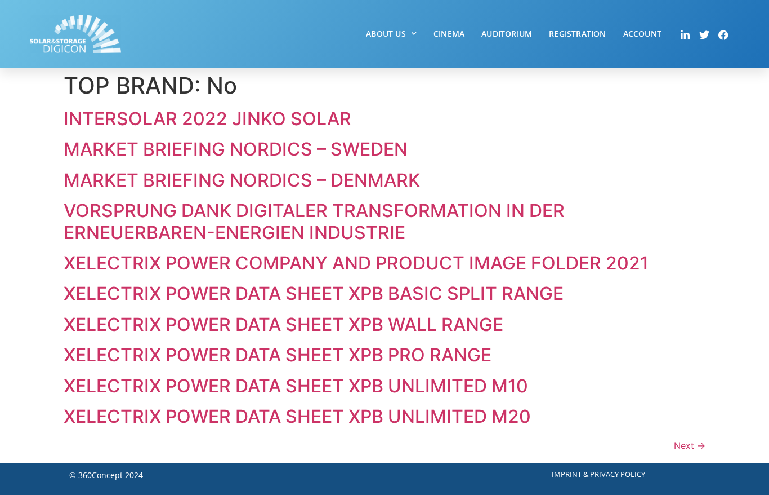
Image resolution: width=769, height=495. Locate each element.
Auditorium (506, 33)
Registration (577, 33)
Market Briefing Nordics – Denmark (242, 180)
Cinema (448, 33)
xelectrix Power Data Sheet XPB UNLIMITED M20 (297, 416)
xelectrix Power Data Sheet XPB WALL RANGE (283, 324)
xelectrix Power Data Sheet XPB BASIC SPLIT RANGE (314, 293)
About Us (386, 33)
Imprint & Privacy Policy (598, 474)
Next (689, 445)
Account (642, 33)
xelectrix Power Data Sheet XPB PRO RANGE (277, 355)
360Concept (100, 475)
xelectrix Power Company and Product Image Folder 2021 (356, 263)
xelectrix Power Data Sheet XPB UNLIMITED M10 (296, 386)
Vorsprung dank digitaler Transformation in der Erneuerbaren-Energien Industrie (314, 221)
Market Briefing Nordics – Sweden (236, 149)
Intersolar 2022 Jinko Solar (207, 119)
